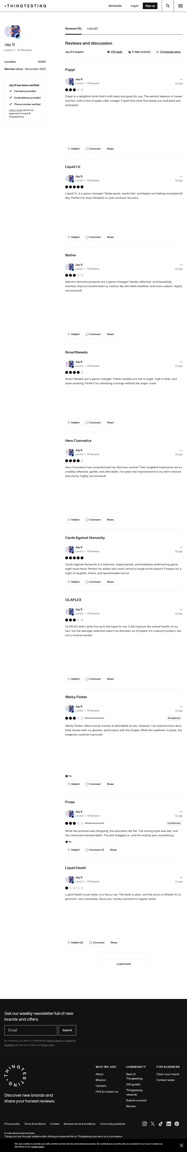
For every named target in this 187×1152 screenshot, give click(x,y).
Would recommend (94, 718)
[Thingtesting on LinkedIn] (169, 1124)
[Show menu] (180, 6)
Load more (124, 964)
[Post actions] (181, 79)
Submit (67, 1030)
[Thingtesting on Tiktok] (161, 1124)
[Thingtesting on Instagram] (144, 1124)
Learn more (15, 110)
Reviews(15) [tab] (73, 29)
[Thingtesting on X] (152, 1124)
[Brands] (26, 6)
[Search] (168, 6)
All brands (115, 6)
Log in (134, 6)
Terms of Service (55, 1040)
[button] (114, 52)
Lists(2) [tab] (92, 29)
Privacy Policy (48, 1045)
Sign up (150, 6)
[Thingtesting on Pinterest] (177, 1124)
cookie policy (37, 1146)
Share (110, 148)
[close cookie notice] (181, 1145)
